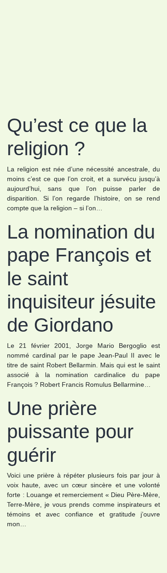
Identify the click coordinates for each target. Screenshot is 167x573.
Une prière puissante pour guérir (70, 431)
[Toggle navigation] (20, 22)
